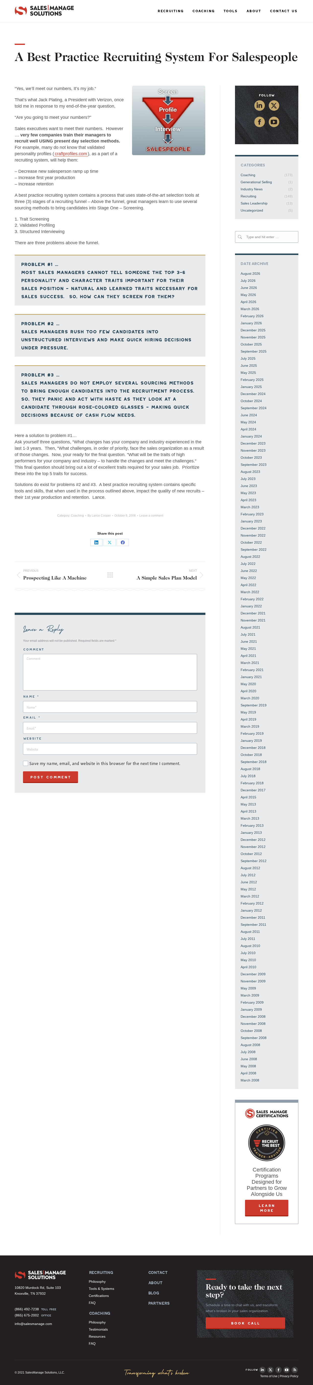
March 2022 (250, 592)
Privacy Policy (289, 1376)
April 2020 (248, 691)
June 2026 (249, 288)
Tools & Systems (101, 1289)
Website (32, 738)
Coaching (77, 515)
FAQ (92, 1303)
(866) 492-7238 (27, 1309)
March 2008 (250, 1080)
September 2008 (254, 1038)
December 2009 (253, 974)
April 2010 (248, 967)
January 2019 (251, 741)
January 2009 (251, 1009)
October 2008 (251, 1031)
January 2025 (251, 387)
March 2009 (250, 995)
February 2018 (252, 783)
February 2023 (252, 514)
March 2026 (250, 309)
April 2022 (248, 585)
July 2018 (248, 776)
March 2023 (250, 507)
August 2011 (250, 932)
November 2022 (253, 535)
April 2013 (248, 811)
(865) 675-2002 (27, 1315)
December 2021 (253, 613)
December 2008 (253, 1016)
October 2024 (251, 401)
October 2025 (251, 344)
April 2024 (248, 429)
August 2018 (250, 769)
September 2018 (254, 762)
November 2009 (253, 981)
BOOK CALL (245, 1323)
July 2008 (248, 1052)
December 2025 (253, 330)
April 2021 (248, 656)
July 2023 (248, 479)
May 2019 (248, 712)
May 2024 (248, 422)
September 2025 (254, 351)
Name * (31, 696)
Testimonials (98, 1329)
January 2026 (251, 323)
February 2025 (252, 380)
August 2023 (250, 472)
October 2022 (251, 542)
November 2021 (253, 620)
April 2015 (248, 797)
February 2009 (252, 1002)
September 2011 (253, 925)
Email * (31, 717)
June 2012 (249, 882)
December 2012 (253, 840)
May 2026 (248, 295)
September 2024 (254, 408)
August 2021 (250, 627)
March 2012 (250, 896)
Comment (33, 649)
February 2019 (252, 733)
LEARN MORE (266, 1208)
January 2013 (251, 833)
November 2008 (253, 1024)
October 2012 (251, 854)
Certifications (99, 1296)
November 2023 (253, 450)
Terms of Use (269, 1376)
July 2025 (248, 358)
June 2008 (249, 1059)
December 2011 (253, 917)
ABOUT (155, 1282)
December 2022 (253, 528)
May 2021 (248, 649)
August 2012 (250, 868)
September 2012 (254, 861)
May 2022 (248, 578)
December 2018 (253, 748)
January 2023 (251, 521)
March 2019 (250, 726)
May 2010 (248, 960)
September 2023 (254, 465)
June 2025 (249, 365)
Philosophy (97, 1281)
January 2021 (251, 677)
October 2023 (251, 457)
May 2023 (248, 493)
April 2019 (248, 719)
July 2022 (248, 564)
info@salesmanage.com (33, 1324)
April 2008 (248, 1073)
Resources (97, 1336)
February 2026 (252, 316)
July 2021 (248, 634)
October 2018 (251, 755)
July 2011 (248, 939)
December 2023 (253, 443)
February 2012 (252, 903)
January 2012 (251, 910)
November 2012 (253, 847)
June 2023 (249, 486)
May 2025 (248, 373)
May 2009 (248, 988)
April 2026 (248, 302)
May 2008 (248, 1066)
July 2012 (248, 875)
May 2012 (248, 889)
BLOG (153, 1293)
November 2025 (253, 337)
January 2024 (251, 436)
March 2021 (250, 663)
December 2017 (253, 790)
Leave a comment (151, 515)
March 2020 (250, 698)
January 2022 (251, 606)
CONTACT (157, 1272)
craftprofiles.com (71, 153)
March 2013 (250, 818)
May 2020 (248, 684)
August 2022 (250, 557)
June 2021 (249, 641)
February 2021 (252, 670)
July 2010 (248, 953)
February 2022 (252, 599)
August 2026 (250, 273)
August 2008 (250, 1045)
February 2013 (252, 825)
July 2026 (248, 281)
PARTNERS (159, 1303)
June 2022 (249, 571)
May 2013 (248, 804)
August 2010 (250, 946)
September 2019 (254, 705)
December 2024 (253, 394)
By (99, 515)
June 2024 (249, 415)
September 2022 (254, 549)
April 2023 (248, 500)
